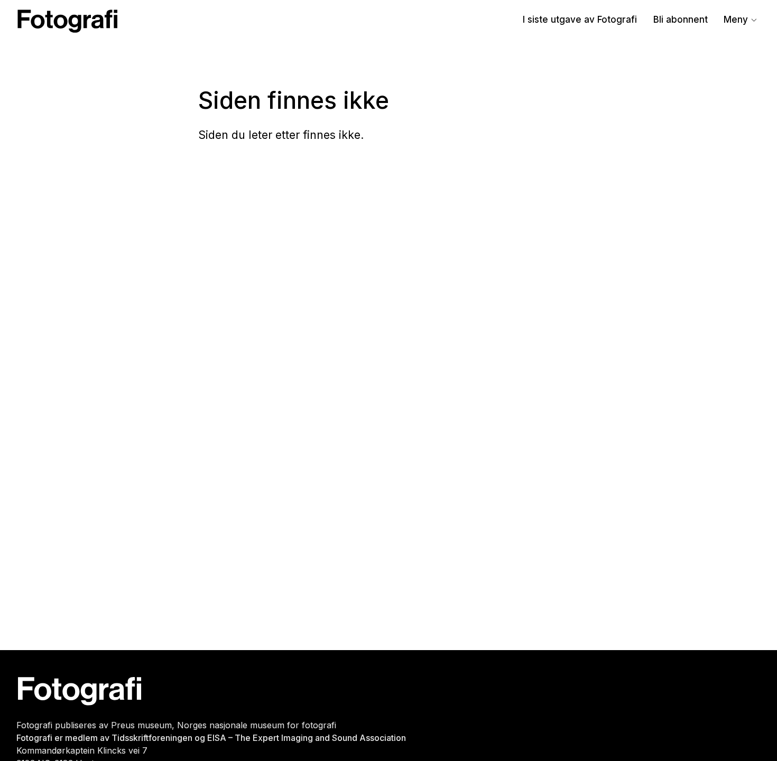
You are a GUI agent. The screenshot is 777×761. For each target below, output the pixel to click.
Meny (736, 19)
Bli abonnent (680, 19)
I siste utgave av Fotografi (580, 19)
